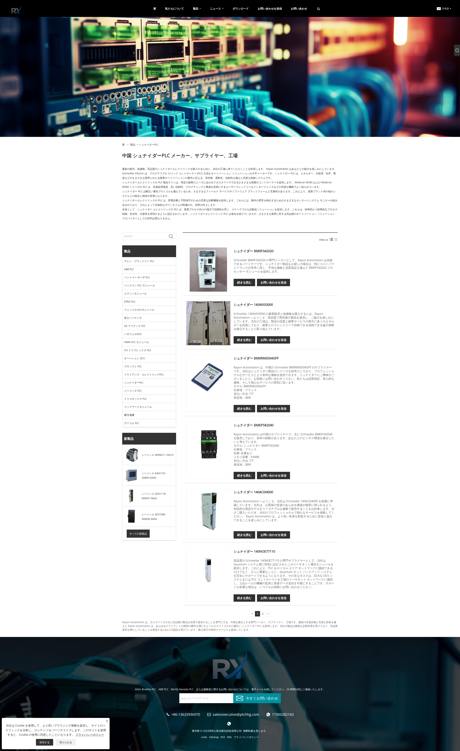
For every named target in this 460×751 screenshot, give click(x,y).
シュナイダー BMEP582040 (253, 425)
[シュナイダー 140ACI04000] (208, 510)
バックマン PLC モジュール (139, 285)
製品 (132, 144)
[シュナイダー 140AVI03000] (208, 323)
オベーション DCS (134, 358)
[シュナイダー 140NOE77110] (208, 569)
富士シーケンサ (133, 317)
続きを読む (244, 282)
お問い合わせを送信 (273, 282)
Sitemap (214, 737)
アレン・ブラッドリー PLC (139, 261)
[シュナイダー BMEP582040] (208, 443)
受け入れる (65, 742)
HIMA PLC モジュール (136, 342)
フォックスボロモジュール (139, 309)
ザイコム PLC (131, 423)
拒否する (45, 742)
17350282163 (283, 714)
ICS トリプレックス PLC (137, 350)
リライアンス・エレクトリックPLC (144, 374)
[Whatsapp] (229, 724)
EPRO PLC (130, 301)
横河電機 (129, 415)
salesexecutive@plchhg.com (236, 714)
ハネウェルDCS (133, 334)
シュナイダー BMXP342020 (253, 251)
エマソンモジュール (135, 293)
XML (229, 737)
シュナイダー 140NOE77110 (254, 551)
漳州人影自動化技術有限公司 (225, 730)
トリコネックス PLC (135, 398)
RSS (223, 737)
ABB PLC (129, 269)
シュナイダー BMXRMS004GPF (256, 358)
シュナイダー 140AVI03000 (253, 304)
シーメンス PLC (133, 390)
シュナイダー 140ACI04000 (253, 492)
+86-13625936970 (185, 714)
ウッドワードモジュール (138, 407)
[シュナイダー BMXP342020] (208, 269)
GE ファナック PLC (135, 326)
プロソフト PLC (133, 366)
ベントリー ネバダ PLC (137, 277)
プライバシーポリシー (246, 737)
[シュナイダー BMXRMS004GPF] (208, 376)
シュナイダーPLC (134, 382)
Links (204, 737)
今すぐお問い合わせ (262, 698)
